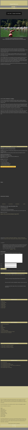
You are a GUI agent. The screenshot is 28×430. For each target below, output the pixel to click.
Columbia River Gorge (4, 413)
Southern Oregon (3, 415)
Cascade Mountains (3, 412)
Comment (2, 254)
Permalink (11, 249)
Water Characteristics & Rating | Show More (8, 166)
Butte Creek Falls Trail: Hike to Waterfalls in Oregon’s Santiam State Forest (16, 282)
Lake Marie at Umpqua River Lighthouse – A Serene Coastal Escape (15, 237)
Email (1, 265)
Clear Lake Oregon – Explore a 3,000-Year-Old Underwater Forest (14, 274)
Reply (15, 249)
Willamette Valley (3, 411)
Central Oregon (3, 414)
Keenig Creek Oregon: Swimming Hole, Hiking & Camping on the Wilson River (15, 238)
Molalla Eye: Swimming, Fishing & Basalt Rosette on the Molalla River (15, 278)
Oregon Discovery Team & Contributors (14, 423)
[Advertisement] (14, 44)
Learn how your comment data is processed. (18, 270)
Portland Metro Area (3, 410)
